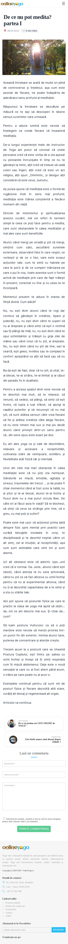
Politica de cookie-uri (15, 906)
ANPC (8, 916)
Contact (9, 913)
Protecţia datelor (13, 903)
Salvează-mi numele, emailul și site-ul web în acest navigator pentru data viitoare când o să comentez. (31, 820)
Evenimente (11, 909)
